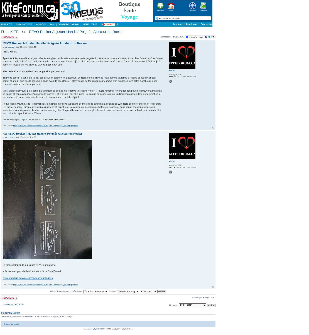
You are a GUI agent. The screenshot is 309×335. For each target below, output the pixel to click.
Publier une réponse (9, 36)
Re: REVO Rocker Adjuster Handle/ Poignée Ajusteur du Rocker (42, 133)
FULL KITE (9, 32)
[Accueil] (171, 10)
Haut (213, 128)
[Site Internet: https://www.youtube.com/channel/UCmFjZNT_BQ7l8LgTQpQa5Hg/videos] (170, 81)
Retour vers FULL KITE (13, 305)
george (11, 47)
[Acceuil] (30, 21)
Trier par (113, 291)
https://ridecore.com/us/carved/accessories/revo (28, 278)
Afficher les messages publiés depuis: (66, 291)
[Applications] (160, 10)
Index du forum (12, 324)
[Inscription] (192, 10)
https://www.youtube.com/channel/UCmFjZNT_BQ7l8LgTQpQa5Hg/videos (45, 126)
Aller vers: (173, 305)
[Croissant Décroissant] (153, 291)
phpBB (96, 329)
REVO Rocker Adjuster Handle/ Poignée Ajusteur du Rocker (76, 32)
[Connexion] (203, 10)
